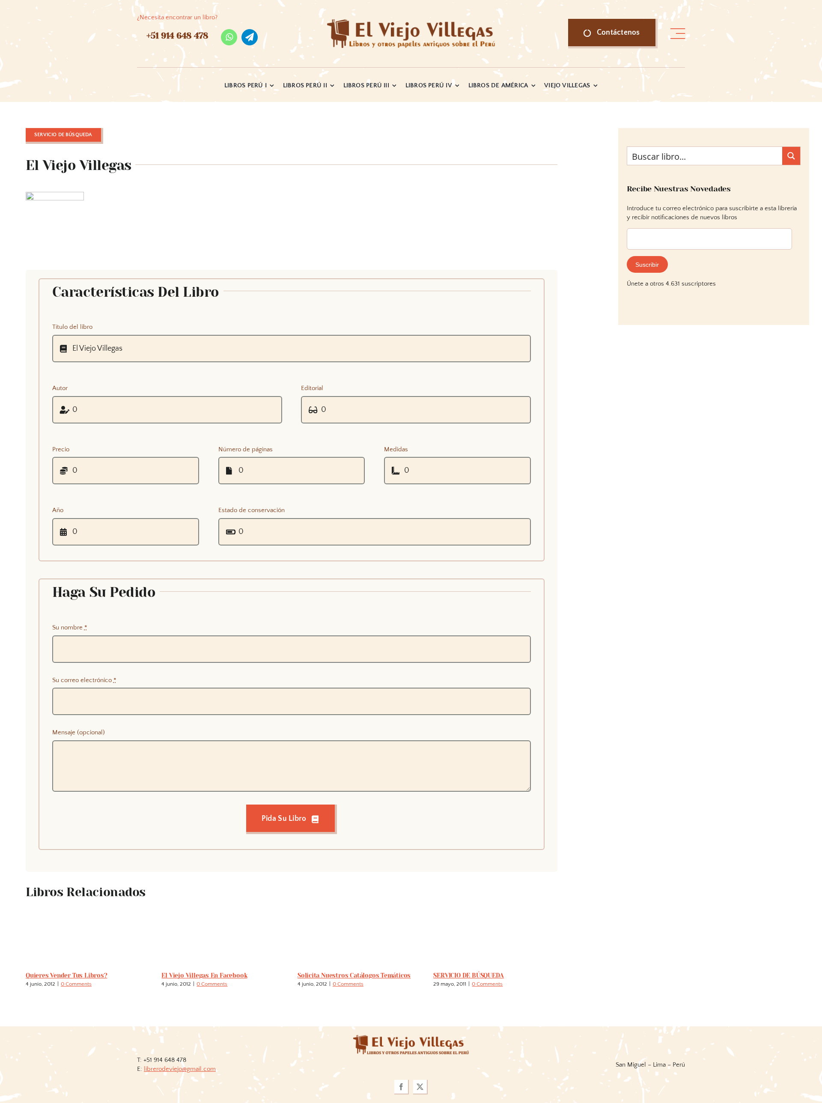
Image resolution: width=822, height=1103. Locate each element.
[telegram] (249, 37)
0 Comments (76, 984)
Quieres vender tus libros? (66, 975)
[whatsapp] (229, 37)
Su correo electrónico (84, 680)
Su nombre (69, 627)
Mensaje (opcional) (78, 732)
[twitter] (420, 1087)
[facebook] (401, 1087)
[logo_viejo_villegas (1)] (411, 22)
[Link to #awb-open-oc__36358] (677, 34)
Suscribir (647, 264)
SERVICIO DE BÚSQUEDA (468, 975)
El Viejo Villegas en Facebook (204, 975)
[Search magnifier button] (791, 156)
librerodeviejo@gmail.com (180, 1069)
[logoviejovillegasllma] (411, 1038)
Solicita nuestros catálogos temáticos (354, 975)
